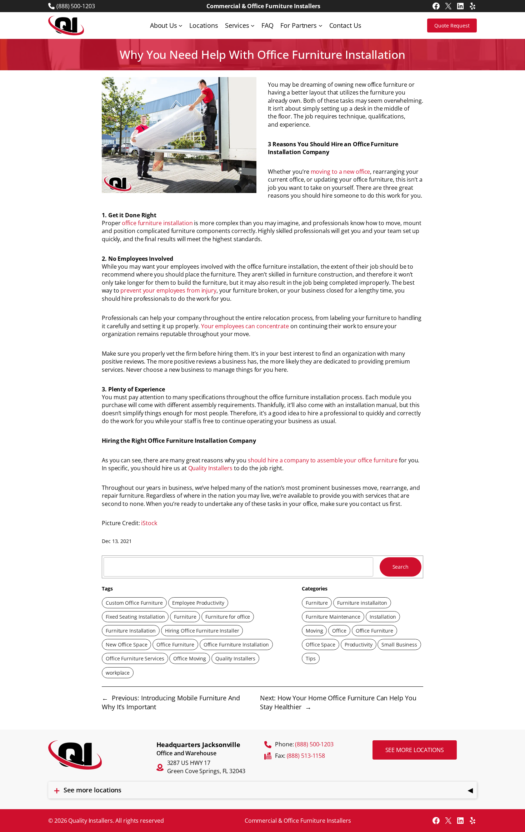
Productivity (358, 644)
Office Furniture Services (135, 658)
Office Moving (189, 658)
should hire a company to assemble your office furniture (323, 460)
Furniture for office (227, 616)
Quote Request (452, 25)
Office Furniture (175, 644)
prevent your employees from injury (168, 290)
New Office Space (126, 644)
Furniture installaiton (362, 602)
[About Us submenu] (180, 25)
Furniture (185, 616)
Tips (311, 658)
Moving (314, 630)
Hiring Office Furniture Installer (202, 630)
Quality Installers (210, 468)
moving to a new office (340, 172)
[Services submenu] (253, 25)
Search (400, 566)
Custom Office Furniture (134, 602)
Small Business (399, 644)
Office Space (320, 644)
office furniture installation (157, 223)
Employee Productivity (198, 602)
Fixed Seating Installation (135, 616)
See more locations (414, 750)
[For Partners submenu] (320, 25)
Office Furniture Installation (236, 644)
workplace (118, 672)
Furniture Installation (131, 630)
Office (339, 630)
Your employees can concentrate (245, 326)
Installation (383, 616)
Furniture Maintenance (333, 616)
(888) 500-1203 (75, 6)
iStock (149, 523)
